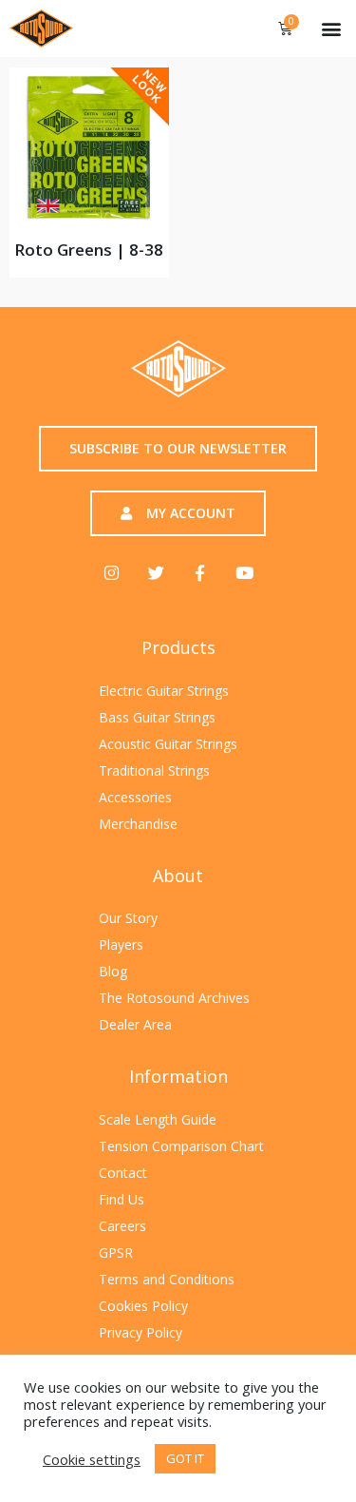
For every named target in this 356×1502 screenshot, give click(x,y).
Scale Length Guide (157, 1119)
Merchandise (138, 824)
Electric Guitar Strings (164, 691)
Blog (113, 971)
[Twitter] (156, 572)
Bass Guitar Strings (157, 717)
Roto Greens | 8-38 (88, 249)
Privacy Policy (140, 1332)
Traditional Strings (154, 770)
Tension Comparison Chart (181, 1146)
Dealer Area (135, 1024)
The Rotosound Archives (174, 998)
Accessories (135, 797)
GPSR (116, 1252)
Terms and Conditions (166, 1279)
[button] (331, 28)
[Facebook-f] (199, 572)
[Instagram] (111, 572)
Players (121, 944)
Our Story (128, 918)
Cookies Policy (143, 1306)
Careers (122, 1226)
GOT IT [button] (185, 1458)
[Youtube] (243, 572)
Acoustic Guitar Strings (168, 744)
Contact (123, 1173)
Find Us (121, 1199)
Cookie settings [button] (92, 1459)
